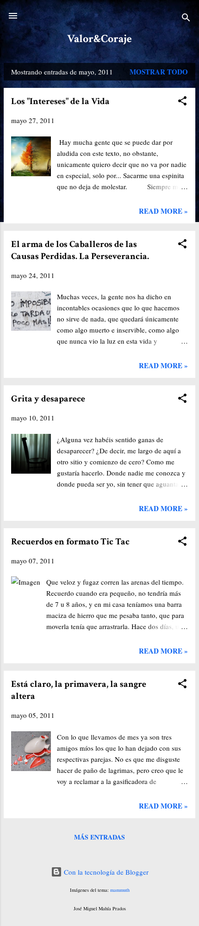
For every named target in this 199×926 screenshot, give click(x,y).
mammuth (120, 890)
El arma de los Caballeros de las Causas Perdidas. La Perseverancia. (80, 250)
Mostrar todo (159, 72)
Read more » (163, 211)
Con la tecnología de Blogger (105, 872)
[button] (182, 102)
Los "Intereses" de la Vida (60, 101)
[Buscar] (186, 19)
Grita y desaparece (48, 399)
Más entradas (99, 837)
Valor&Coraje (99, 38)
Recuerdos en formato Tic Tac (70, 542)
